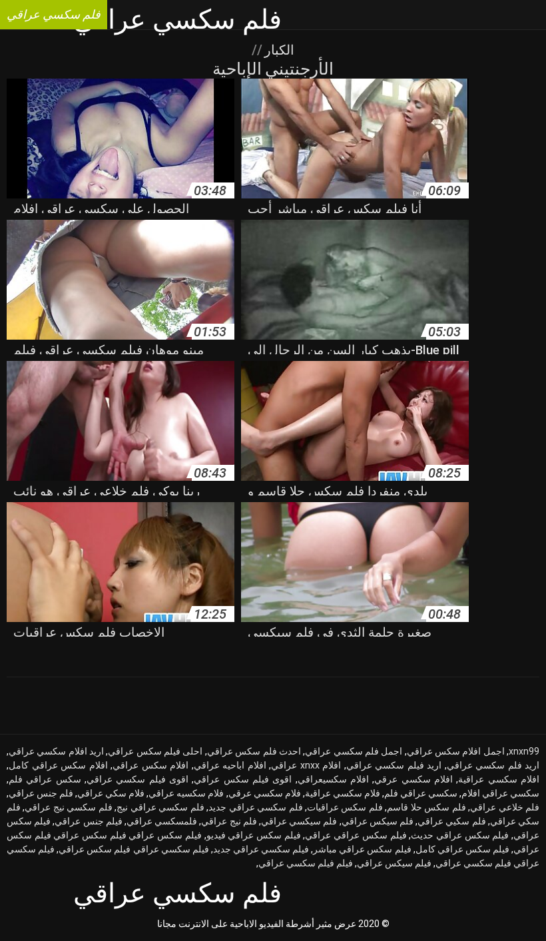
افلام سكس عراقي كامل (58, 765)
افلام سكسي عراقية (498, 779)
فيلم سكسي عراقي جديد (261, 849)
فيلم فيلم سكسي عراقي (305, 863)
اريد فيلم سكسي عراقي (394, 765)
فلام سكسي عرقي (264, 793)
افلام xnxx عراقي (306, 765)
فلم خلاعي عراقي (504, 807)
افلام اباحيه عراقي (230, 765)
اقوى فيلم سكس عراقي (243, 779)
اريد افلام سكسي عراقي (56, 751)
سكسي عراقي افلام (500, 793)
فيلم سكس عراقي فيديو (253, 835)
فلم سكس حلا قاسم (426, 807)
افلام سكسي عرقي (413, 779)
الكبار (277, 50)
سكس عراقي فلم (45, 779)
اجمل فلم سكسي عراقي (353, 751)
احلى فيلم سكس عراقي (155, 751)
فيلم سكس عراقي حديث (460, 835)
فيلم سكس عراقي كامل (462, 849)
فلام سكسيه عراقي (186, 793)
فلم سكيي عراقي (451, 821)
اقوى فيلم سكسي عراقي (137, 779)
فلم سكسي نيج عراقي (68, 807)
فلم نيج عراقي (228, 821)
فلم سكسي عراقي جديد (255, 807)
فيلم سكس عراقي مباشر (362, 849)
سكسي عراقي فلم (420, 793)
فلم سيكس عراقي (377, 821)
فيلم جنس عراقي (88, 821)
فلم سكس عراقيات (345, 807)
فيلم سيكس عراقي (394, 863)
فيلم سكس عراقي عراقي (355, 835)
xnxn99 (524, 751)
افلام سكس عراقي (150, 765)
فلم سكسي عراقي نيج (160, 807)
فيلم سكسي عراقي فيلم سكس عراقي (134, 849)
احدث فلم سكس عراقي (254, 751)
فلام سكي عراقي (110, 793)
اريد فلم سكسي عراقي (493, 765)
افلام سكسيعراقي (333, 779)
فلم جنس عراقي (41, 793)
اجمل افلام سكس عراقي (456, 751)
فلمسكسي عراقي (162, 821)
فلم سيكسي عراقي (299, 821)
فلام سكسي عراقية (342, 793)
